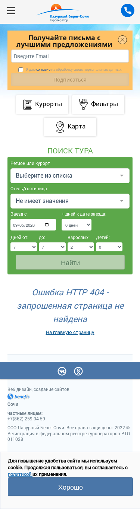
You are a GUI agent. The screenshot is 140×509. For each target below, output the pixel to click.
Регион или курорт (30, 163)
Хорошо (70, 486)
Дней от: (19, 237)
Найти (70, 262)
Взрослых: (79, 237)
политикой (20, 474)
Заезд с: (19, 214)
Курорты (48, 103)
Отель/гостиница (28, 188)
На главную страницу (70, 332)
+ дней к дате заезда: (76, 214)
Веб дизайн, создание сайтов (38, 389)
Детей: (103, 237)
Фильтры (104, 103)
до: (42, 237)
